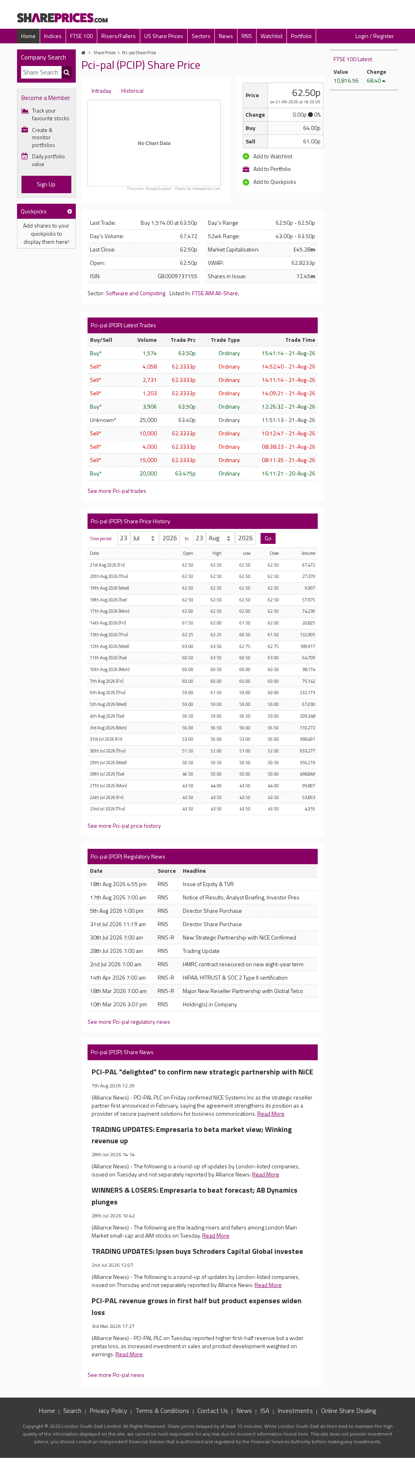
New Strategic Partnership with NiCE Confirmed (239, 937)
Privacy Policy (108, 1410)
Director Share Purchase (212, 910)
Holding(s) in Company (210, 1004)
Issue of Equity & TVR (208, 884)
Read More (271, 1113)
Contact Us (212, 1410)
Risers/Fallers (118, 36)
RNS (247, 36)
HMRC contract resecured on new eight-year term (243, 964)
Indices (53, 36)
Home (28, 36)
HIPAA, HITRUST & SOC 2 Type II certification (235, 977)
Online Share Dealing (348, 1410)
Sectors (201, 36)
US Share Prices (163, 36)
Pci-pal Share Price (139, 52)
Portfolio (301, 36)
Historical (132, 90)
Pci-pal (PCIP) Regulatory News (128, 856)
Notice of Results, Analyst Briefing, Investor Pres (241, 897)
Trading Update (201, 950)
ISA (265, 1410)
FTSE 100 (81, 36)
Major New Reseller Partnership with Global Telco (243, 991)
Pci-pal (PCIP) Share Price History (130, 521)
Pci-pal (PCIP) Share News (122, 1052)
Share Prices (105, 52)
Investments (295, 1410)
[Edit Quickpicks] (69, 211)
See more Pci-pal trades (117, 490)
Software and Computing (135, 293)
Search (72, 1410)
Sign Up (46, 184)
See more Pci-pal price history (124, 825)
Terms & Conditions (162, 1410)
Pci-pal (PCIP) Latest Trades (123, 325)
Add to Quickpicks (274, 181)
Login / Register (374, 36)
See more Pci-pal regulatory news (129, 1021)
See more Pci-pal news (116, 1374)
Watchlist (271, 36)
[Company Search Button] (67, 72)
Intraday (101, 90)
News (226, 36)
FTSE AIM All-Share (215, 293)
